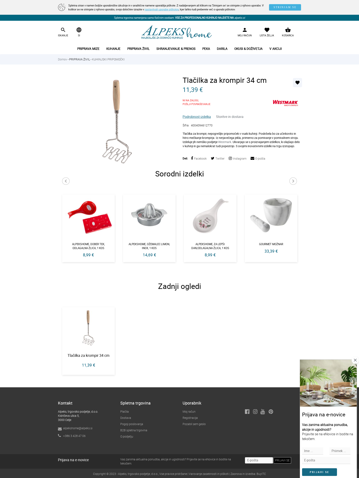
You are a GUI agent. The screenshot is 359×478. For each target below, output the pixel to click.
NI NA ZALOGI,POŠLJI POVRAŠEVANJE (196, 102)
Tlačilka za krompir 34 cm (88, 355)
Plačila (124, 411)
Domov (62, 59)
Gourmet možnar (271, 244)
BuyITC (261, 474)
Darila (222, 48)
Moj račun (189, 411)
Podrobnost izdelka (197, 116)
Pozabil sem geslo (194, 424)
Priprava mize (88, 48)
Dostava (125, 418)
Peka (206, 48)
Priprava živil (138, 48)
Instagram (239, 158)
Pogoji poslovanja (131, 424)
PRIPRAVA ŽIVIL (79, 59)
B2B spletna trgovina (133, 430)
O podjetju (126, 436)
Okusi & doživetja (248, 48)
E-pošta (260, 158)
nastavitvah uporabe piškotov (162, 9)
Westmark (224, 142)
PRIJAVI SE (319, 472)
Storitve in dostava (229, 116)
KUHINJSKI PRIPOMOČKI (108, 59)
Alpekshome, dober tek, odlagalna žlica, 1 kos (88, 246)
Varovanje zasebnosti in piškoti (209, 474)
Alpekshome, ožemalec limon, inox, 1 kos (149, 246)
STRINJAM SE (285, 7)
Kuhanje (113, 48)
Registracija (190, 418)
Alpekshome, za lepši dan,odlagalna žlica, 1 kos (210, 246)
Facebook (200, 158)
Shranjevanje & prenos (175, 48)
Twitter (220, 158)
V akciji (275, 48)
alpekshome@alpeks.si (77, 428)
